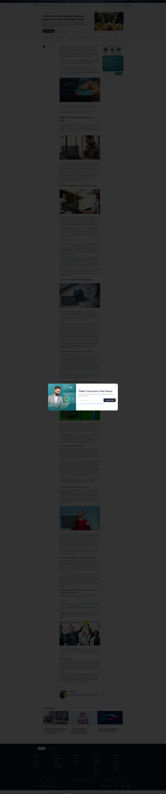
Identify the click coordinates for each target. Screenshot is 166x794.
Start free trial (110, 400)
